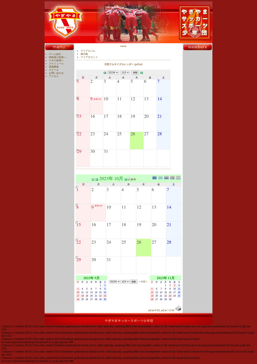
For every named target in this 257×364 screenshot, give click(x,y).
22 (79, 133)
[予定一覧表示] (178, 177)
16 (92, 116)
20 (146, 116)
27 (146, 133)
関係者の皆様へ (57, 57)
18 (119, 116)
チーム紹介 (55, 54)
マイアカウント (89, 57)
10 (106, 98)
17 (106, 116)
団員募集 (54, 66)
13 (146, 98)
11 (119, 98)
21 (159, 116)
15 (79, 116)
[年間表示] (155, 177)
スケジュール (56, 63)
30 (92, 151)
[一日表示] (173, 177)
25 (119, 133)
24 (106, 133)
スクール (54, 69)
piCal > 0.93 (167, 310)
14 (159, 98)
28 (159, 133)
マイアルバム (88, 50)
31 (106, 151)
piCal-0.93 (154, 310)
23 (92, 133)
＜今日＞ (143, 281)
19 (133, 116)
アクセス (54, 76)
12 (133, 98)
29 (79, 151)
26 (133, 133)
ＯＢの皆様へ (56, 60)
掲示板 (84, 53)
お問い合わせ (56, 73)
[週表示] (167, 177)
